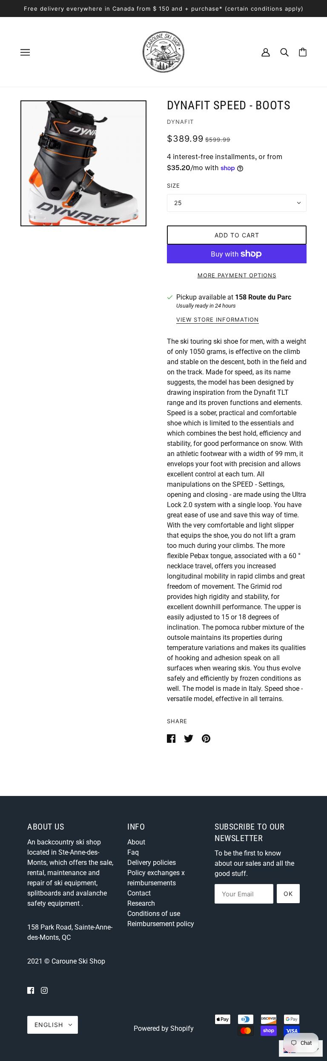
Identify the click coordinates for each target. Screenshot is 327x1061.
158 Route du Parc (263, 297)
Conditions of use (153, 914)
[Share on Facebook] (172, 737)
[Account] (265, 51)
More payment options (237, 275)
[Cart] (302, 52)
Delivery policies (151, 862)
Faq (133, 852)
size (173, 185)
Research (141, 903)
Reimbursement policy (160, 924)
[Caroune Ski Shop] (163, 51)
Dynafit (180, 121)
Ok (288, 893)
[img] (30, 990)
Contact (139, 893)
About (136, 842)
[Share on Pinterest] (206, 737)
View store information (217, 320)
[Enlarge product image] (83, 163)
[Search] (284, 51)
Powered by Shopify (164, 1028)
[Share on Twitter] (189, 737)
